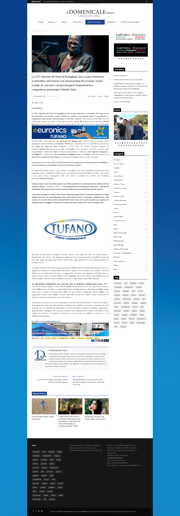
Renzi (142, 322)
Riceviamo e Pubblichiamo (122, 260)
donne (133, 302)
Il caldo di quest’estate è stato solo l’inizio (59, 1)
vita (116, 334)
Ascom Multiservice (83, 511)
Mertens (118, 318)
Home (41, 22)
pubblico (73, 338)
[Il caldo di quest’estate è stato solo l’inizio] (44, 406)
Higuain (134, 310)
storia (117, 330)
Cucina (116, 215)
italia (116, 314)
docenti (125, 302)
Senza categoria (119, 268)
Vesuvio (96, 338)
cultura (117, 302)
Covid (140, 298)
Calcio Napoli (118, 187)
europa (117, 306)
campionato (129, 294)
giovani (136, 306)
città (133, 298)
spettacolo (89, 338)
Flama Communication (66, 511)
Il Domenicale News (40, 96)
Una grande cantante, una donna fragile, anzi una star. (95, 418)
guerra (126, 310)
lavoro (135, 314)
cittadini (125, 298)
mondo (126, 318)
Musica (107, 96)
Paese (117, 322)
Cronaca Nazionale (120, 207)
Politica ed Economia (130, 22)
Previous (111, 45)
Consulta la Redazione (114, 458)
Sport (63, 22)
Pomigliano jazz (63, 338)
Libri (115, 232)
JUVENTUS (125, 314)
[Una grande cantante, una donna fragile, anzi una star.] (97, 406)
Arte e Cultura (94, 22)
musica (54, 338)
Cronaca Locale (119, 203)
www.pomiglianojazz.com (49, 321)
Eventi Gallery (118, 224)
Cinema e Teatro (119, 191)
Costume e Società (120, 195)
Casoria (138, 294)
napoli (142, 318)
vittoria (123, 334)
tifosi (132, 330)
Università (140, 330)
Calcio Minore (118, 183)
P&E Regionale (119, 252)
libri (142, 314)
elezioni (142, 302)
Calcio (116, 179)
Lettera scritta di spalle (122, 104)
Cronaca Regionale (120, 211)
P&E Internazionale (120, 240)
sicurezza (81, 338)
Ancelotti (118, 290)
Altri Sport (117, 167)
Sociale (116, 272)
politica (124, 322)
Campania (118, 294)
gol (143, 306)
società (131, 326)
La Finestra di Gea (120, 228)
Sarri (116, 326)
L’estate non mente (120, 78)
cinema (117, 298)
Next (151, 45)
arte (42, 338)
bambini (133, 290)
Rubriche (111, 22)
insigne (143, 310)
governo (118, 310)
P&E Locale (117, 244)
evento (48, 338)
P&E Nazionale (119, 248)
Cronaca (51, 22)
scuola (123, 326)
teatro (124, 330)
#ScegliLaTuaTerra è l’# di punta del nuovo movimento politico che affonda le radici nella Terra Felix (88, 382)
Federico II (127, 306)
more (106, 340)
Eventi (100, 96)
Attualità (77, 22)
